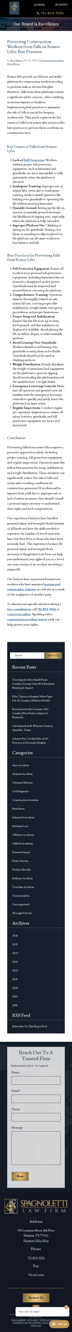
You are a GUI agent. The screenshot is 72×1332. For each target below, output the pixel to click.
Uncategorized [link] (20, 904)
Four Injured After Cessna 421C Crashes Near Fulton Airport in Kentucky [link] (30, 713)
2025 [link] (15, 944)
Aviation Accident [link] (22, 774)
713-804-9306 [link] (52, 13)
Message (17, 1128)
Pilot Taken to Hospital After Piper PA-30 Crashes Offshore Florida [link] (32, 698)
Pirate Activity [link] (20, 861)
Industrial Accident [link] (23, 817)
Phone (16, 1109)
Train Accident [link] (20, 895)
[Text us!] (59, 1325)
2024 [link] (15, 953)
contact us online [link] (19, 614)
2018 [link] (14, 1005)
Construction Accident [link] (51, 60)
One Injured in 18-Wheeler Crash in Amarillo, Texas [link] (32, 728)
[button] (61, 3)
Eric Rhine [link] (16, 60)
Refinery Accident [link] (22, 878)
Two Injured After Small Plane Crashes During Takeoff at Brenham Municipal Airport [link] (33, 684)
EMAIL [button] (41, 5)
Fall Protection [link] (34, 160)
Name (15, 1072)
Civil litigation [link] (20, 791)
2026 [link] (15, 935)
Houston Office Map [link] (36, 1241)
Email (16, 1091)
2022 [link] (15, 970)
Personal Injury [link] (21, 852)
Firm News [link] (13, 64)
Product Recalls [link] (21, 869)
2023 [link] (15, 961)
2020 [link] (15, 988)
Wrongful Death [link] (22, 913)
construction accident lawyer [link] (27, 619)
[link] (14, 8)
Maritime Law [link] (20, 826)
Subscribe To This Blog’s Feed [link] (29, 1026)
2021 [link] (14, 979)
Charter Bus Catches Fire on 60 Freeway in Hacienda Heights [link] (30, 740)
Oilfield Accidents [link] (22, 843)
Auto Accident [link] (20, 765)
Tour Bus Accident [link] (23, 887)
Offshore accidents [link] (23, 835)
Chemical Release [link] (22, 782)
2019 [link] (15, 996)
